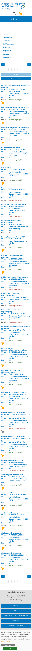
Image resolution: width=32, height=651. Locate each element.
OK (10, 648)
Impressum (16, 610)
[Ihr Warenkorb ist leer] (20, 14)
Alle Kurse (16, 74)
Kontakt (16, 605)
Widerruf (16, 621)
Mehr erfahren (5, 641)
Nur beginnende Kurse (16, 79)
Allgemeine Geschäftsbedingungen (16, 615)
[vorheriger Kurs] (3, 64)
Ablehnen (8, 645)
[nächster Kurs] (29, 64)
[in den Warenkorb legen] (3, 103)
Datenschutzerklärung (16, 626)
